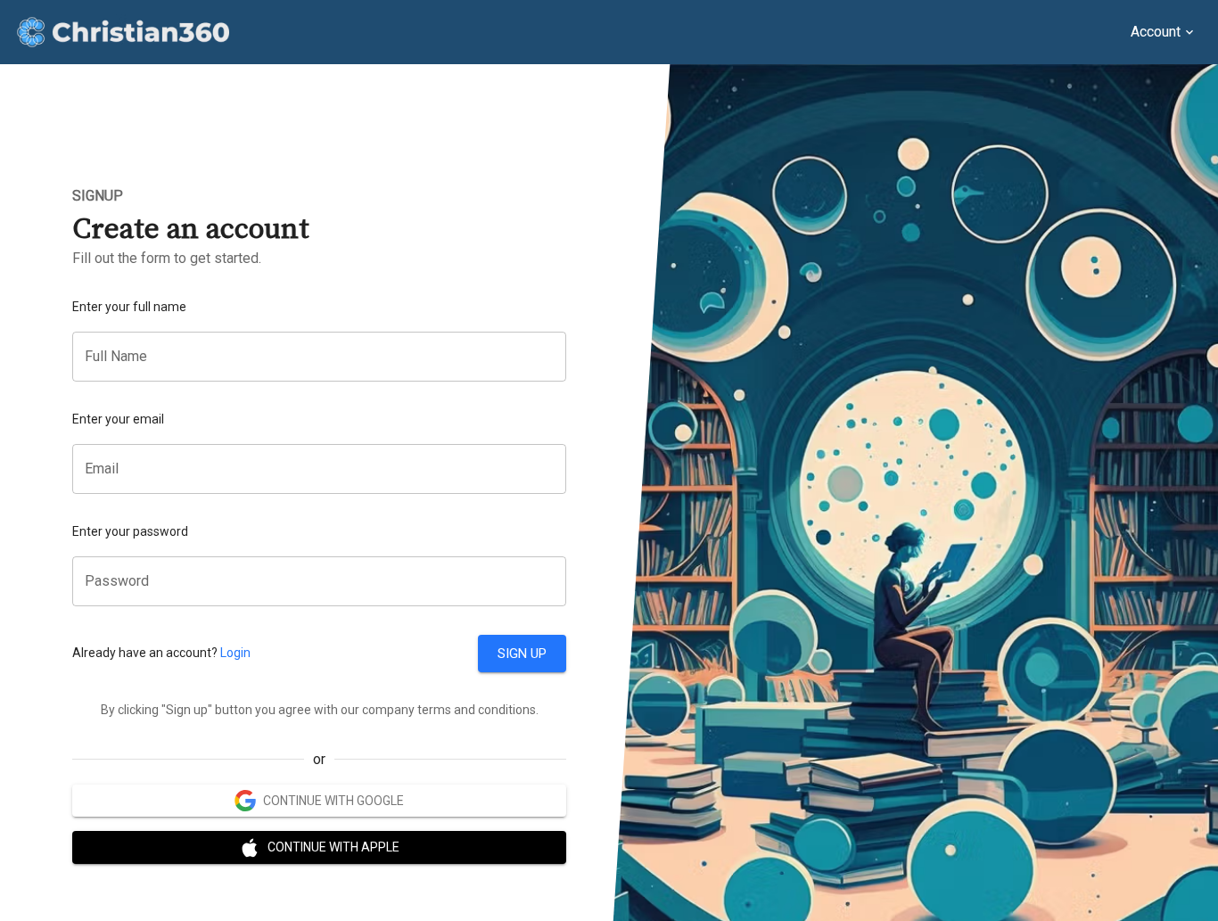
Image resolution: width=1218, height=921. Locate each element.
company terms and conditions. (450, 710)
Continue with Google (333, 801)
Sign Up (522, 654)
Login (235, 653)
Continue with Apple (333, 847)
